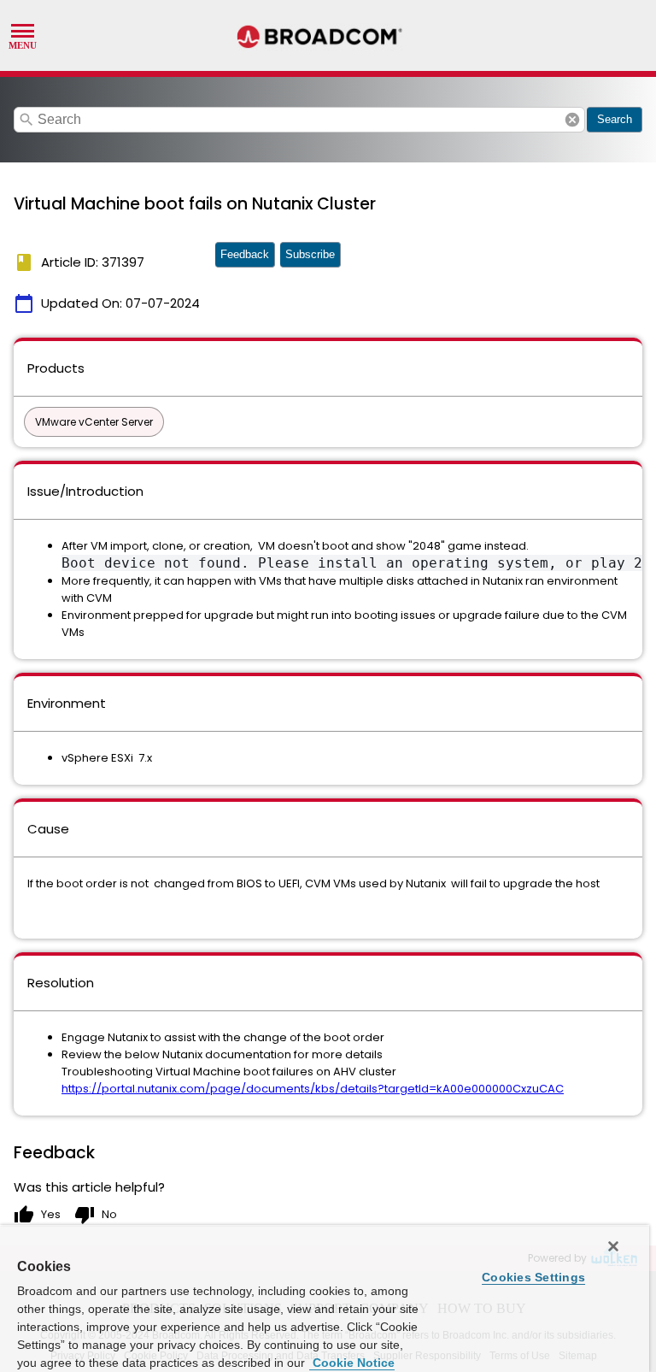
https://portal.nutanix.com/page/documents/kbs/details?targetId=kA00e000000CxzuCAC (313, 1089)
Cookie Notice (352, 1362)
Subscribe (310, 254)
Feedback (244, 254)
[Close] (613, 1246)
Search (614, 119)
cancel (572, 119)
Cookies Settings (533, 1277)
